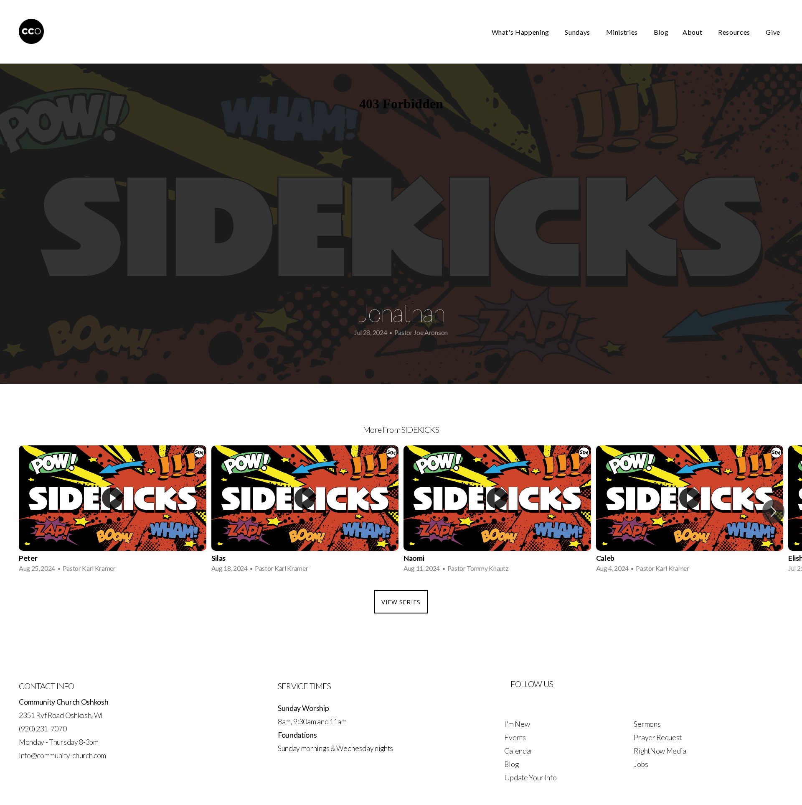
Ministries (623, 32)
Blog (661, 32)
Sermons (647, 724)
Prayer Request (658, 737)
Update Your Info (530, 777)
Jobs (641, 764)
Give (773, 32)
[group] (112, 511)
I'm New (517, 724)
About (693, 32)
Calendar (518, 750)
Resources (734, 32)
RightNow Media (660, 750)
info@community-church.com (62, 755)
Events (514, 737)
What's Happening (521, 32)
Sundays (578, 32)
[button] (773, 511)
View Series (400, 602)
